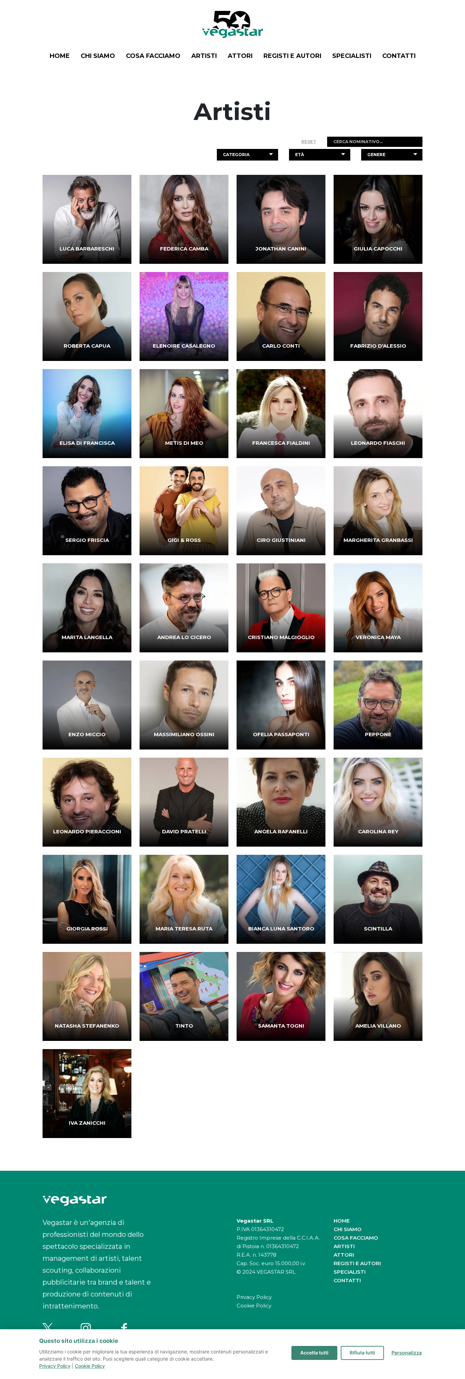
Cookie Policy (254, 1305)
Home (60, 56)
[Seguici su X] (48, 1328)
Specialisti (351, 56)
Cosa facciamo (153, 56)
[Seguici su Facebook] (124, 1328)
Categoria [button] (236, 154)
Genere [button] (376, 154)
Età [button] (299, 154)
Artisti (204, 56)
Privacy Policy (254, 1297)
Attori (240, 56)
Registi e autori (292, 56)
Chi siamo (98, 56)
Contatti (399, 56)
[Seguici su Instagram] (86, 1328)
